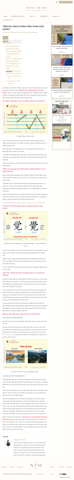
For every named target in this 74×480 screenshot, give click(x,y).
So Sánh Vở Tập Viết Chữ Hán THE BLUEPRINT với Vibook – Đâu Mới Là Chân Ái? (62, 69)
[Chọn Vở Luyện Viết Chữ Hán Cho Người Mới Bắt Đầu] (61, 39)
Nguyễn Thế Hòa (62, 120)
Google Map (40, 474)
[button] (57, 2)
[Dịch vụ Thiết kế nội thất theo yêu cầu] (61, 109)
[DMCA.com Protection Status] (62, 474)
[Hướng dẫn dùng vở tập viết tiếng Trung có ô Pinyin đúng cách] (61, 83)
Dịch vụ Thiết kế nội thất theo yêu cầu (61, 116)
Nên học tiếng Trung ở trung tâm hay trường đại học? (28, 202)
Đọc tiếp (62, 52)
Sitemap (53, 474)
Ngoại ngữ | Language (30, 32)
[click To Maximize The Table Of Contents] (5, 37)
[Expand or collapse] (5, 41)
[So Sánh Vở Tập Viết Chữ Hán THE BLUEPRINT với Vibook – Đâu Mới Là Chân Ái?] (61, 60)
